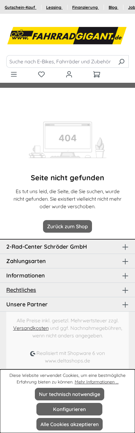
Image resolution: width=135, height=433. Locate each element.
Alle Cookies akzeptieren (69, 424)
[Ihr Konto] (69, 74)
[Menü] (13, 74)
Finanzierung (85, 7)
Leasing (54, 7)
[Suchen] (121, 61)
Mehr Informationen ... (97, 382)
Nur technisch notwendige (69, 394)
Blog (113, 7)
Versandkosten (31, 328)
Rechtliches (21, 289)
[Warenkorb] (96, 74)
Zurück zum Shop (67, 226)
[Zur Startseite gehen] (67, 35)
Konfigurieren (69, 409)
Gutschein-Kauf (20, 7)
